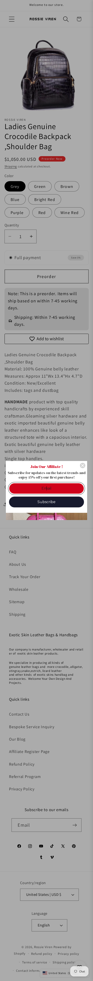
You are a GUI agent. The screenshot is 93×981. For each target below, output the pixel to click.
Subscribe (46, 502)
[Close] (82, 465)
